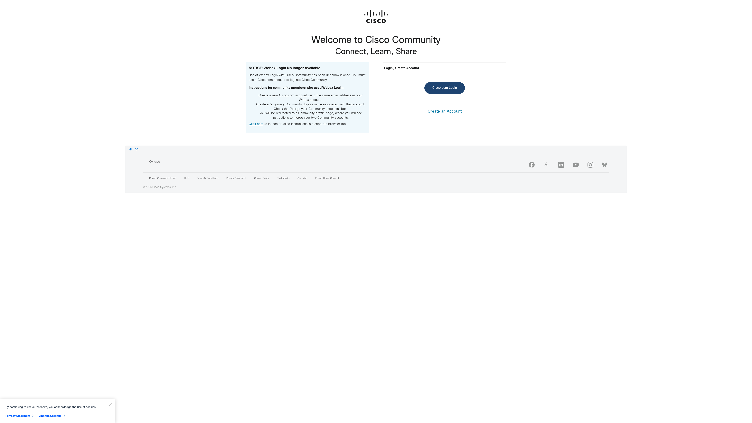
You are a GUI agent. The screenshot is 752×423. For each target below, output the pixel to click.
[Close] (110, 405)
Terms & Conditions (207, 178)
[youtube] (576, 165)
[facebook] (532, 165)
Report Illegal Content (327, 178)
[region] (57, 411)
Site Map (302, 178)
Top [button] (135, 149)
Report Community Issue (162, 178)
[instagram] (590, 165)
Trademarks (283, 178)
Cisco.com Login (444, 87)
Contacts (154, 162)
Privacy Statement (17, 415)
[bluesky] (604, 164)
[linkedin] (561, 165)
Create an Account (445, 111)
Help (186, 178)
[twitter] (546, 165)
